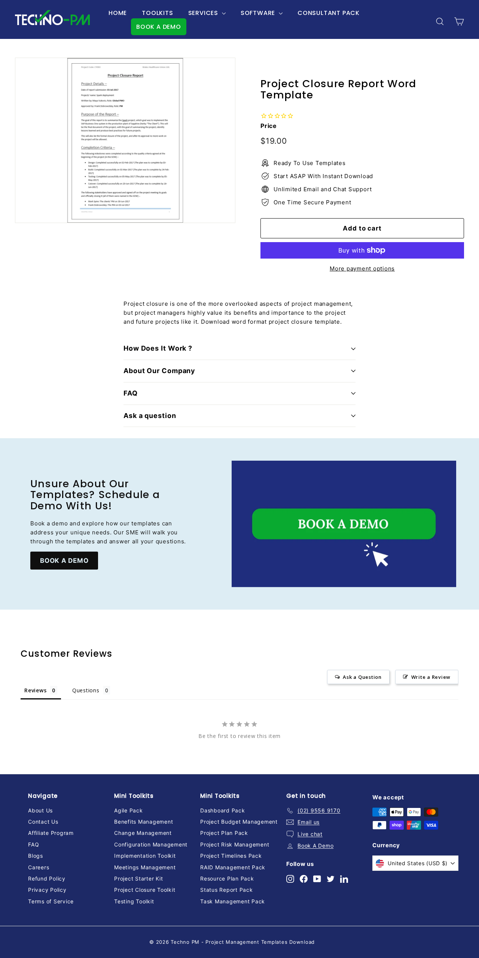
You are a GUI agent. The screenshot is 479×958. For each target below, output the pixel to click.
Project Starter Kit (138, 878)
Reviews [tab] (35, 690)
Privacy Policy (47, 890)
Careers (38, 867)
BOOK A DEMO (158, 26)
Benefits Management (143, 821)
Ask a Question (362, 677)
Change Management (143, 833)
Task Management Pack (232, 901)
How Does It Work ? (157, 348)
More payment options (362, 268)
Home (118, 13)
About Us (40, 810)
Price (268, 125)
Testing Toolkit (134, 901)
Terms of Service (51, 901)
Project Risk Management (234, 844)
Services (204, 13)
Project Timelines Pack (231, 855)
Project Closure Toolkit (144, 890)
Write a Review (431, 677)
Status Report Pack (226, 890)
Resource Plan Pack (227, 878)
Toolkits (157, 13)
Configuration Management (150, 844)
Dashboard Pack (222, 810)
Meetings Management (145, 867)
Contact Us (43, 821)
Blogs (35, 855)
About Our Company (159, 371)
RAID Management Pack (232, 867)
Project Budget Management (239, 821)
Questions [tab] (86, 690)
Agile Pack (128, 810)
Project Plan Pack (224, 833)
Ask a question (149, 415)
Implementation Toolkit (145, 855)
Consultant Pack (329, 13)
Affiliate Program (51, 833)
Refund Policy (46, 878)
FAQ (130, 393)
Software (259, 13)
